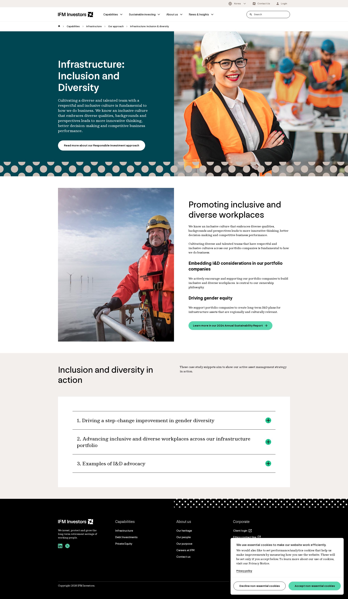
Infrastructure (94, 26)
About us (172, 14)
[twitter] (67, 546)
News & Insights (199, 14)
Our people (183, 537)
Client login (240, 530)
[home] (59, 26)
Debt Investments (126, 537)
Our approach (116, 26)
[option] (237, 3)
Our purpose (184, 543)
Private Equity (123, 543)
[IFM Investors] (78, 521)
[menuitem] (113, 14)
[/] (75, 14)
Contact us (183, 556)
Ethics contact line (244, 537)
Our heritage (184, 530)
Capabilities (110, 14)
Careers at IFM (185, 550)
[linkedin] (60, 546)
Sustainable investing (142, 14)
